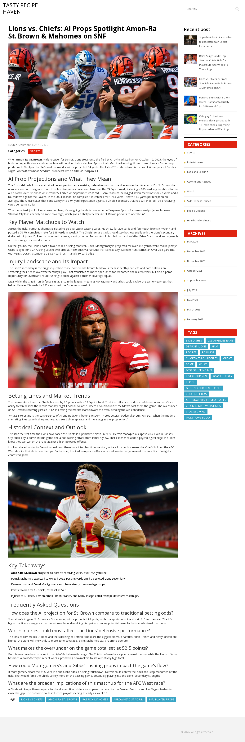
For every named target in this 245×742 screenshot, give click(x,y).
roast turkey (222, 376)
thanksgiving (196, 412)
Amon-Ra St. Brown (62, 699)
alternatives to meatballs (206, 400)
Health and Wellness (199, 220)
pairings (208, 352)
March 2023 (193, 309)
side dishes (194, 340)
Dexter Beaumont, (20, 145)
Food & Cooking (196, 210)
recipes (191, 352)
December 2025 (196, 251)
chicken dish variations (203, 406)
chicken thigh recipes (202, 358)
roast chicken (196, 376)
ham (215, 346)
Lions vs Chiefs (32, 699)
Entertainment (195, 162)
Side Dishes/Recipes (199, 201)
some (190, 364)
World (190, 191)
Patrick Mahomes (95, 699)
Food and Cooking (197, 172)
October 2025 (195, 270)
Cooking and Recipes (199, 181)
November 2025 (196, 261)
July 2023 (192, 290)
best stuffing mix (199, 370)
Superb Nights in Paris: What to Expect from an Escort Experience (215, 42)
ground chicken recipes (203, 388)
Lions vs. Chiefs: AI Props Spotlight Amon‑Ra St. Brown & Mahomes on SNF (215, 83)
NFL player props (161, 699)
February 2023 (195, 319)
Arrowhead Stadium (129, 699)
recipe (190, 382)
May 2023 (192, 300)
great (227, 358)
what (203, 364)
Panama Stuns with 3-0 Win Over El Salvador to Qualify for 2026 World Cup (214, 102)
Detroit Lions (196, 346)
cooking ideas (196, 394)
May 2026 (192, 241)
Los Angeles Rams (220, 340)
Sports (35, 151)
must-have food (198, 417)
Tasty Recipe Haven (20, 8)
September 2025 (196, 280)
